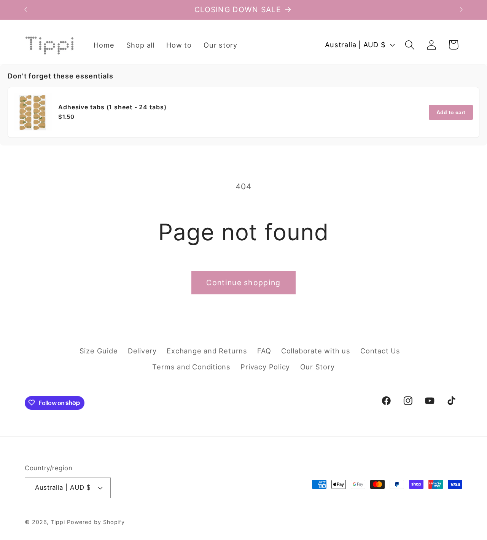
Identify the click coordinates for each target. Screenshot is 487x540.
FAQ (264, 350)
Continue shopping (243, 282)
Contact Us (380, 350)
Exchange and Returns (207, 350)
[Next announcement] (461, 9)
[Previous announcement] (26, 9)
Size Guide (99, 350)
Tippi (58, 521)
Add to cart (450, 112)
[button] (410, 45)
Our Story (317, 367)
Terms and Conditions (191, 367)
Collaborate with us (315, 350)
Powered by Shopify (96, 521)
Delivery (142, 350)
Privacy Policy (265, 367)
